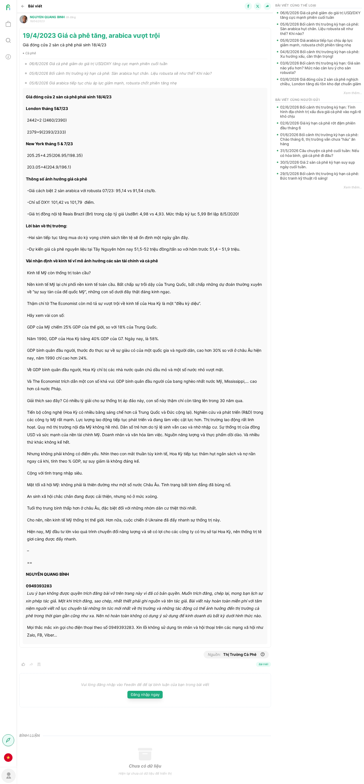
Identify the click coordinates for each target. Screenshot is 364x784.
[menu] (8, 383)
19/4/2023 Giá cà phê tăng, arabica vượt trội (91, 35)
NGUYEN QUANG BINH (47, 17)
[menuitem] (8, 8)
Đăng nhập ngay (145, 694)
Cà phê (30, 53)
